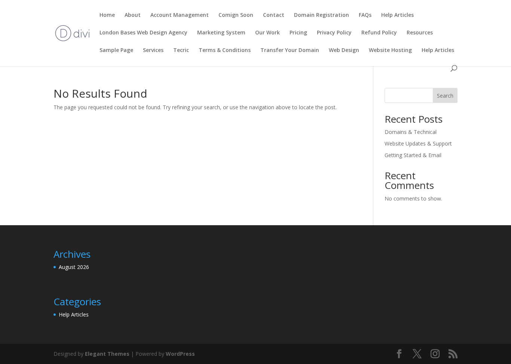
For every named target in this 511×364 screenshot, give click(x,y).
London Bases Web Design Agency (143, 33)
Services (153, 50)
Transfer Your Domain (289, 50)
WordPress (180, 353)
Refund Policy (379, 33)
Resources (420, 33)
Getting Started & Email (413, 155)
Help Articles (397, 15)
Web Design (344, 50)
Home (107, 15)
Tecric (181, 50)
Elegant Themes (107, 353)
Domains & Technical (411, 131)
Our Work (267, 33)
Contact (273, 15)
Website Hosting (390, 50)
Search (445, 95)
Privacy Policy (334, 33)
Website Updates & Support (418, 143)
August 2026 (74, 266)
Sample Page (116, 50)
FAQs (365, 15)
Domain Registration (321, 15)
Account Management (179, 15)
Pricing (298, 33)
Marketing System (221, 33)
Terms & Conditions (225, 50)
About (133, 15)
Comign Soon (235, 15)
